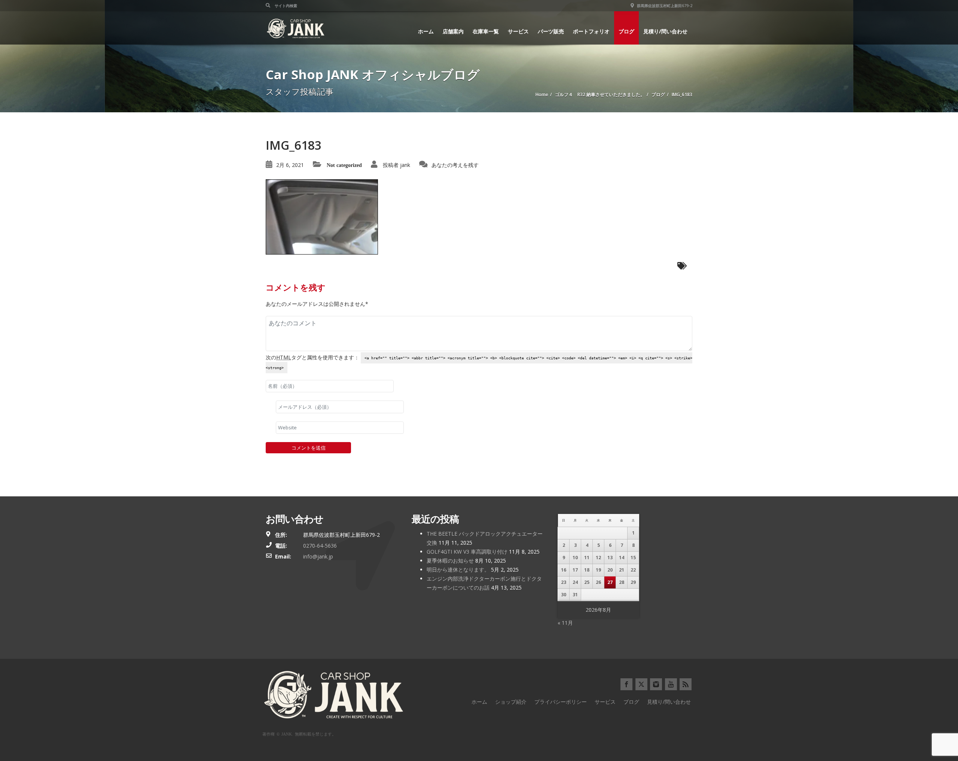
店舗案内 (453, 31)
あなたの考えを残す (455, 164)
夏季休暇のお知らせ (450, 560)
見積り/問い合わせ (665, 31)
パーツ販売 (551, 31)
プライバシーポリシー (560, 701)
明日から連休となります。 (458, 569)
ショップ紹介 (511, 701)
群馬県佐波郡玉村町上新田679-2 (664, 5)
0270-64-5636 (320, 545)
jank (405, 164)
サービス (518, 31)
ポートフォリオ (591, 31)
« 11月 (565, 622)
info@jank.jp (318, 556)
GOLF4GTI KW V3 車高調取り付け (467, 551)
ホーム (426, 31)
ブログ (626, 31)
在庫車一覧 (486, 31)
